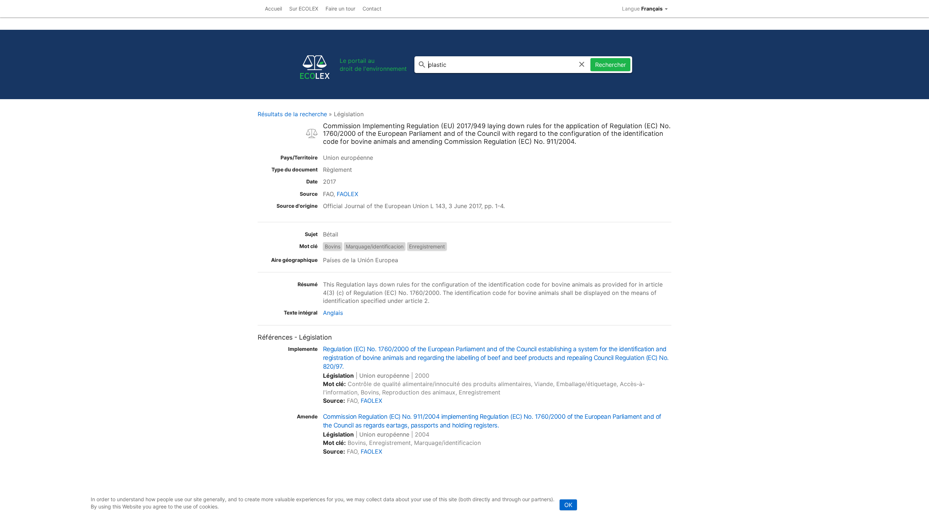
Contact (372, 8)
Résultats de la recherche (292, 114)
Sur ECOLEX (303, 8)
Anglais (333, 312)
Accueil (273, 8)
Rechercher (610, 64)
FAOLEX (347, 194)
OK (568, 504)
